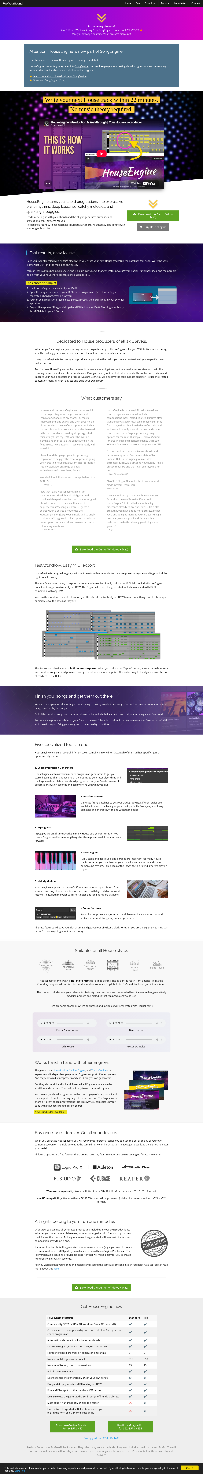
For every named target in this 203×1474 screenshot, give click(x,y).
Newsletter (180, 3)
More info (20, 1470)
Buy (138, 3)
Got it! (189, 1468)
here (56, 1268)
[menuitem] (12, 3)
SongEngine (111, 51)
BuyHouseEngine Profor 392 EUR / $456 (130, 1427)
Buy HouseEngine (154, 227)
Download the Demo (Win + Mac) (154, 216)
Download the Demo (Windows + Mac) (103, 549)
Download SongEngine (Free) (49, 80)
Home (127, 3)
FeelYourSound (13, 3)
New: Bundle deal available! (50, 1112)
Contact (195, 3)
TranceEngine (99, 1070)
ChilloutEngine (77, 1070)
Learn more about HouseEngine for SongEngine (59, 76)
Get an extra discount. (117, 34)
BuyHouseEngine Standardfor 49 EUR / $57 (72, 1427)
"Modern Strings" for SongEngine (93, 30)
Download (150, 3)
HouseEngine (60, 1070)
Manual (165, 3)
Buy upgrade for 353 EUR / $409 (101, 1438)
